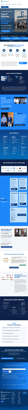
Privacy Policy (25, 408)
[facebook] (1, 401)
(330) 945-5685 (3, 396)
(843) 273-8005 (3, 399)
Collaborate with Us (22, 214)
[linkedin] (2, 401)
